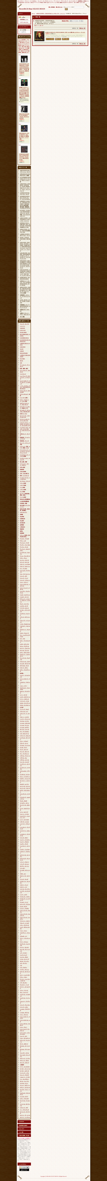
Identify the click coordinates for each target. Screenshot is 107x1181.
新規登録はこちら (24, 19)
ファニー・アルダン (24, 908)
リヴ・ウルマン (23, 967)
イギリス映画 (23, 489)
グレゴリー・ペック (24, 984)
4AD (21, 362)
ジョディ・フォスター (25, 849)
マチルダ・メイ (23, 936)
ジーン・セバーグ (24, 812)
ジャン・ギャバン (24, 1014)
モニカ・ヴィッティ (24, 961)
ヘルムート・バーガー (25, 1077)
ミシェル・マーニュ (24, 725)
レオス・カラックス (24, 644)
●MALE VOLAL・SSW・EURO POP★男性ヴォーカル (25, 231)
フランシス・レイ (24, 711)
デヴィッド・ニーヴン (25, 1058)
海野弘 (21, 531)
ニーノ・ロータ (23, 694)
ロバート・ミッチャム (25, 1117)
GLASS (21, 349)
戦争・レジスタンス (24, 475)
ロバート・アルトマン (25, 648)
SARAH (22, 351)
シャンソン (22, 326)
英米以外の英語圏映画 (25, 499)
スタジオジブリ (23, 512)
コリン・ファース (24, 990)
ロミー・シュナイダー (25, 975)
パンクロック (23, 374)
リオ (21, 965)
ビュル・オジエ (23, 906)
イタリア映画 (23, 485)
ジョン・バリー (23, 685)
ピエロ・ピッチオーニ (25, 705)
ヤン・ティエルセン (24, 731)
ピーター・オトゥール (25, 1068)
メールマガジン (22, 1164)
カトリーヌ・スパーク (25, 786)
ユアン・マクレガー (24, 1098)
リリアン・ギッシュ (24, 969)
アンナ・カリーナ (24, 749)
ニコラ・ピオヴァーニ (25, 697)
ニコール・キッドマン (25, 889)
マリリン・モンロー (24, 947)
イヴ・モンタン (23, 982)
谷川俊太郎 (22, 522)
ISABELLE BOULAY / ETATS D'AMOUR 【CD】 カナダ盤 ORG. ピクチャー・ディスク (65, 32)
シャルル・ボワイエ (24, 1012)
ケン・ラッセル (23, 568)
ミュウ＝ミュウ (23, 955)
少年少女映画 (23, 471)
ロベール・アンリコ (24, 650)
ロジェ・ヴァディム (24, 646)
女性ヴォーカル (23, 413)
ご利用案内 (52, 7)
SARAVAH (22, 328)
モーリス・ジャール (24, 729)
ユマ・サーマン (23, 963)
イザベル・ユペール (24, 760)
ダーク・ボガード (24, 1043)
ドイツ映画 (22, 487)
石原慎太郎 (22, 518)
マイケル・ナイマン (24, 721)
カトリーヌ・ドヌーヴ (25, 788)
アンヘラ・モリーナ (24, 751)
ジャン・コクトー (24, 582)
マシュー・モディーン (25, 1085)
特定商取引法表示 (23, 1125)
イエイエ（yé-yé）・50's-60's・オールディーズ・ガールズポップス (25, 424)
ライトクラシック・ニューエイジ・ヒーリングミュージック (25, 451)
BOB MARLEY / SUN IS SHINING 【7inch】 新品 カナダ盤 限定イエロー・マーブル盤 (24, 136)
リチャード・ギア (24, 1107)
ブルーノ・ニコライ (24, 717)
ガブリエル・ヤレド (24, 665)
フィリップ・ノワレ (24, 1073)
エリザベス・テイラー (25, 774)
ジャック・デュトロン (25, 1005)
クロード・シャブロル (25, 564)
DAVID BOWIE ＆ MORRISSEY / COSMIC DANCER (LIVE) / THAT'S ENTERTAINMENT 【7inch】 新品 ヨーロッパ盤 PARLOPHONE (24, 68)
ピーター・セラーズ (24, 1071)
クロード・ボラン (24, 667)
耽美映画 (22, 469)
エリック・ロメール (24, 562)
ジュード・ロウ (23, 1036)
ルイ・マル (22, 638)
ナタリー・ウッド (24, 885)
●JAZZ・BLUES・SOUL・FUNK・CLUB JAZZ (25, 301)
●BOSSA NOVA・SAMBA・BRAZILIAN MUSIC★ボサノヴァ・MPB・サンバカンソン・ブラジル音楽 (25, 290)
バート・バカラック (24, 699)
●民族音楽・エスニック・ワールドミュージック (25, 296)
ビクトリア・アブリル (25, 904)
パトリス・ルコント (24, 608)
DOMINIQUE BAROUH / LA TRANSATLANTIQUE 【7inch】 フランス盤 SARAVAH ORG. (24, 157)
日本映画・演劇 (23, 503)
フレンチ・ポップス (24, 324)
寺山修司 (22, 520)
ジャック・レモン (24, 1007)
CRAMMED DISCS (24, 338)
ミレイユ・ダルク (24, 957)
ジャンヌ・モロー (24, 837)
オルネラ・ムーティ (24, 784)
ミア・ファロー (23, 953)
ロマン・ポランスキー (25, 652)
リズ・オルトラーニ (24, 733)
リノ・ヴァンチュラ (24, 1109)
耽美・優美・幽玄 (24, 368)
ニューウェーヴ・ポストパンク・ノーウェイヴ (25, 378)
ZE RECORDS (23, 332)
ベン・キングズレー (24, 1079)
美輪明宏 (22, 529)
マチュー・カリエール (25, 1087)
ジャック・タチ (23, 576)
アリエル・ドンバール (25, 745)
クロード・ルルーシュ (25, 566)
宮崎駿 (21, 514)
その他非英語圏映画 (24, 501)
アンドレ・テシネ (24, 547)
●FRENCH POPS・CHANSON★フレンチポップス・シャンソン (25, 220)
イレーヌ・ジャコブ (24, 762)
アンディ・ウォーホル (25, 545)
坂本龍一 (22, 673)
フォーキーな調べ (24, 397)
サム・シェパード (24, 992)
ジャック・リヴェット (25, 580)
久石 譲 (21, 707)
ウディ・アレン (23, 558)
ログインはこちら (24, 22)
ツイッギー (22, 868)
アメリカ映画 (23, 497)
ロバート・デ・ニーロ (25, 1115)
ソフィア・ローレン (24, 864)
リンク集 (21, 1132)
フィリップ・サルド (24, 709)
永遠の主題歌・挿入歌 (24, 1135)
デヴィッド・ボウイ (24, 1060)
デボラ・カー (23, 873)
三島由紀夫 (22, 527)
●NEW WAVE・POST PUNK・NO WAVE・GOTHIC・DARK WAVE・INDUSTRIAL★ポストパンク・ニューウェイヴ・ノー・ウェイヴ (25, 247)
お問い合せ (59, 7)
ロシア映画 (22, 491)
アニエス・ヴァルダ (24, 538)
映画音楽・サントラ (24, 440)
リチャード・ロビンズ (25, 735)
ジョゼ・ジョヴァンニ (25, 594)
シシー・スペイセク (24, 819)
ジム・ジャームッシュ (25, 574)
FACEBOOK (21, 1121)
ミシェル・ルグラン (24, 727)
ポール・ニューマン (24, 1081)
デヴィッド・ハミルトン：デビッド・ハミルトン (25, 600)
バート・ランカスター (25, 1066)
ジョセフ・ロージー (24, 597)
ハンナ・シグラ (23, 894)
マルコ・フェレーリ (24, 633)
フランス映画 (23, 483)
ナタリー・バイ (23, 887)
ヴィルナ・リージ (24, 902)
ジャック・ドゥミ (24, 578)
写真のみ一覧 (82, 28)
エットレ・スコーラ (24, 560)
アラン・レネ (23, 540)
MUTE (21, 360)
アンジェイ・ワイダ (24, 542)
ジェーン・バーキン (24, 814)
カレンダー (21, 1128)
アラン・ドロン (23, 977)
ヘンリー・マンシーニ (25, 719)
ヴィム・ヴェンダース (25, 556)
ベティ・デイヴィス (24, 925)
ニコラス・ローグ (24, 606)
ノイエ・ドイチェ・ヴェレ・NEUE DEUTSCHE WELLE (25, 387)
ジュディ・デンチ (24, 844)
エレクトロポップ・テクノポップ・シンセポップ (25, 382)
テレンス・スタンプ (24, 1062)
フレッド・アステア (24, 1075)
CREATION (22, 347)
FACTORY (22, 358)
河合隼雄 (22, 516)
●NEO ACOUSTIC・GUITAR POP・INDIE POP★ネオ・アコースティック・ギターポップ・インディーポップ (25, 272)
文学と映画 (22, 467)
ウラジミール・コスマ (25, 661)
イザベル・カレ (23, 758)
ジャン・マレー (23, 1027)
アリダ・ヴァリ (23, 747)
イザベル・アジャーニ (25, 755)
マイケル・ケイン (24, 1083)
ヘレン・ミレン (23, 930)
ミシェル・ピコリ (24, 1096)
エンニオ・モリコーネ (25, 663)
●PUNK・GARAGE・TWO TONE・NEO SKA (25, 239)
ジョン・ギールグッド (25, 1038)
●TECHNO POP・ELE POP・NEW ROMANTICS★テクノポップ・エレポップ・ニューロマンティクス (25, 256)
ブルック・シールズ (24, 923)
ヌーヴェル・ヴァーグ (25, 481)
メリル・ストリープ (24, 959)
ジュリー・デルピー (24, 841)
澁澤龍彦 (22, 524)
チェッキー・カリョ (24, 1053)
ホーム (33, 13)
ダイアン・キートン (24, 866)
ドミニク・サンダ (24, 879)
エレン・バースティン (25, 776)
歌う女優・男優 (23, 461)
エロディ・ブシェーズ (25, 778)
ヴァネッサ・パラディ (25, 896)
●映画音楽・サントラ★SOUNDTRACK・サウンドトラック (25, 306)
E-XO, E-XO (22, 330)
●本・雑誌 (22, 316)
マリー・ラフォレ (24, 941)
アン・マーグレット (24, 753)
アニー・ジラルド (24, 741)
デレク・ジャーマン (24, 604)
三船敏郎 (22, 1064)
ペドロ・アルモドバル (25, 624)
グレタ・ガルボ (23, 801)
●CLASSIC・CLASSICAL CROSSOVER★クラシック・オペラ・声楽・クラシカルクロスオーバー (25, 213)
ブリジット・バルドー (25, 921)
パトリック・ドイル (24, 701)
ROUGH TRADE (24, 353)
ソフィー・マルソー (24, 862)
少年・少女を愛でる (24, 473)
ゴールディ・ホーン (24, 803)
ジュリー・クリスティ (25, 839)
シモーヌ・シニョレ (24, 821)
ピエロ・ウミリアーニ (25, 703)
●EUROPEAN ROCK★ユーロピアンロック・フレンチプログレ (25, 198)
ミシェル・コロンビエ (25, 723)
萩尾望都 (22, 533)
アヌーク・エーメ (24, 743)
